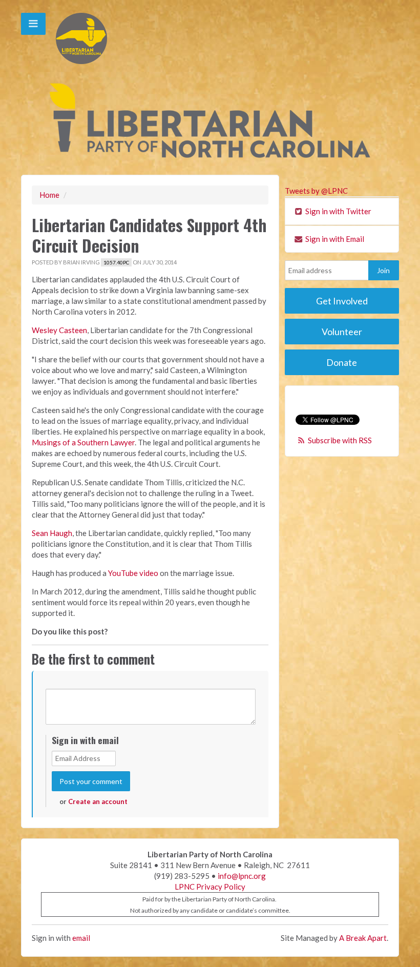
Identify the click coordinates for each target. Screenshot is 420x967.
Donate (341, 362)
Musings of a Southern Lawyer (83, 442)
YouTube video (133, 573)
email (81, 937)
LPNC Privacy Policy (210, 886)
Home (49, 194)
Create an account (98, 801)
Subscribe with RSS (340, 440)
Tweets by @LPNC (316, 190)
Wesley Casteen (59, 330)
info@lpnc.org (242, 875)
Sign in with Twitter (337, 211)
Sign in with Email (334, 238)
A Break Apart (363, 937)
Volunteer (342, 331)
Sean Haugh (52, 533)
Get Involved (342, 300)
